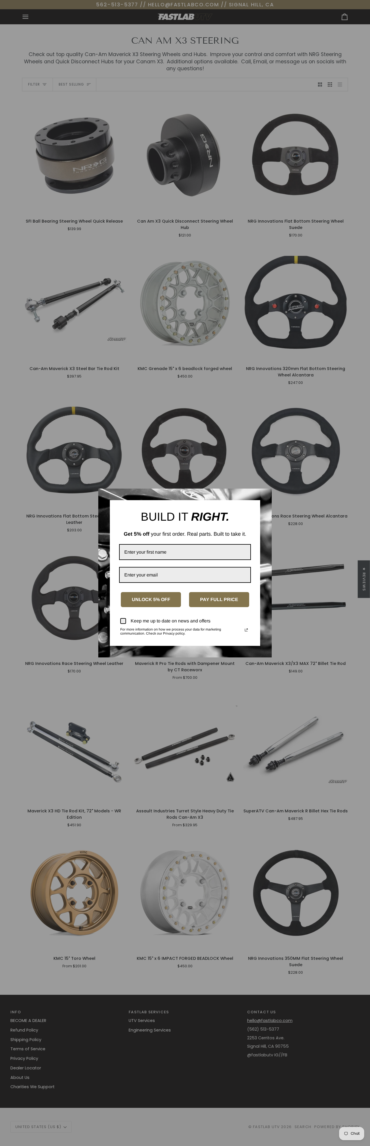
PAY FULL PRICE (219, 599)
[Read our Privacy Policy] (246, 629)
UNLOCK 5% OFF (151, 599)
